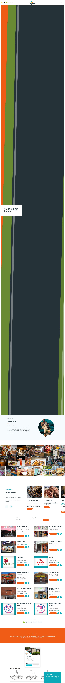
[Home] (32, 2)
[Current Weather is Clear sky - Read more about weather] (2, 2)
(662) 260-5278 (20, 533)
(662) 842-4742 (20, 593)
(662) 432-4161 (20, 579)
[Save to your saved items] (58, 533)
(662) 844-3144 (52, 610)
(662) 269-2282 (52, 530)
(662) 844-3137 (20, 610)
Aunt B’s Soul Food (54, 572)
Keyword (34, 517)
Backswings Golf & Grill (24, 588)
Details (29, 508)
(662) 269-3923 (52, 577)
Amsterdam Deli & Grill (55, 541)
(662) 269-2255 (20, 544)
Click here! (56, 678)
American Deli (21, 541)
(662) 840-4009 (20, 562)
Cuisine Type (18, 519)
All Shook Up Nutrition (55, 526)
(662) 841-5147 (52, 562)
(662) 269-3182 (52, 594)
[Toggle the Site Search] (4, 2)
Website (25, 533)
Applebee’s (20, 557)
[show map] (28, 536)
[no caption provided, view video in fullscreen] (56, 450)
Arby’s (51, 557)
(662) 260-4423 (52, 547)
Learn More (53, 533)
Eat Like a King (48, 500)
